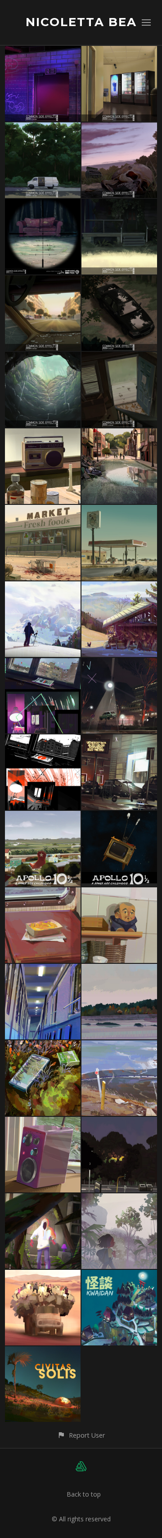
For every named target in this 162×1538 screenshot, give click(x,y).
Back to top (84, 1494)
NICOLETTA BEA (81, 22)
